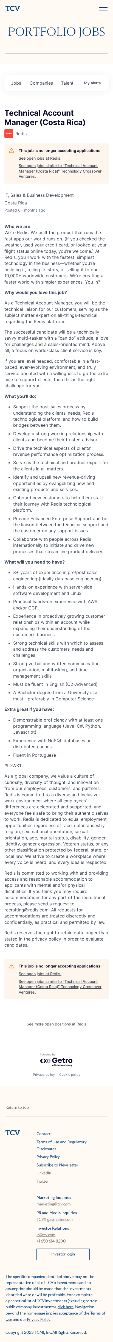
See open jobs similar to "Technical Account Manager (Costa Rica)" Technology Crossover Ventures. (60, 171)
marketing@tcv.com (53, 1204)
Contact (43, 1134)
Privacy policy (44, 1074)
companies (41, 83)
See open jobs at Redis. (40, 158)
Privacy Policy (48, 1157)
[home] (29, 9)
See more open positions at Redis (56, 1024)
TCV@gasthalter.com (54, 1219)
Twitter (42, 1181)
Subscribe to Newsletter (57, 1165)
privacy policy (46, 939)
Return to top (17, 1107)
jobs (16, 83)
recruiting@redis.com (26, 910)
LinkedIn (43, 1173)
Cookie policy (69, 1074)
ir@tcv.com (45, 1235)
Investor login (63, 1254)
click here (66, 1307)
